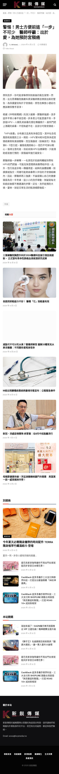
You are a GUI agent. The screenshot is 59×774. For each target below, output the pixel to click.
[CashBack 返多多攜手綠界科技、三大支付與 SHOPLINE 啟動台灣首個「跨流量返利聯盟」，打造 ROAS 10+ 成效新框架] (11, 597)
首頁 (4, 13)
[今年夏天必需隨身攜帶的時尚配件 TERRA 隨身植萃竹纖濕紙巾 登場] (29, 523)
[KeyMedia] (29, 4)
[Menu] (5, 4)
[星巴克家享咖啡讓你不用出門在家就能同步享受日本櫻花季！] (11, 566)
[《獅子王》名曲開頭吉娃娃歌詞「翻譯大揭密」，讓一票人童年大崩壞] (11, 645)
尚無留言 (43, 45)
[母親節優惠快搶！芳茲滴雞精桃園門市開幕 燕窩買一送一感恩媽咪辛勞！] (29, 458)
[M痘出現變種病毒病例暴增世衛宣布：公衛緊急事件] (29, 372)
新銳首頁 (7, 754)
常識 (6, 204)
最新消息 (7, 536)
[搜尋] (54, 4)
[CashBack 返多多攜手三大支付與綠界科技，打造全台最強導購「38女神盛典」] (11, 581)
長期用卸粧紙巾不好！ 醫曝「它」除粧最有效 (26, 301)
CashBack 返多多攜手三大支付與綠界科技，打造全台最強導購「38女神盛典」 (38, 580)
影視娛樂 (28, 754)
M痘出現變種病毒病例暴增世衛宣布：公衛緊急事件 (29, 390)
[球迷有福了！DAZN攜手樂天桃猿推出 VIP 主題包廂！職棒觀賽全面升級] (11, 629)
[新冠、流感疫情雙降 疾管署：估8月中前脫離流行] (29, 415)
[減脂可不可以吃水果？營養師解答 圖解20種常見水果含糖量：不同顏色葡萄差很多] (29, 326)
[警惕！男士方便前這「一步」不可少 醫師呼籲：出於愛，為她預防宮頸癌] (29, 71)
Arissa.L (14, 45)
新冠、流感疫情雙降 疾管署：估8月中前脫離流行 (28, 433)
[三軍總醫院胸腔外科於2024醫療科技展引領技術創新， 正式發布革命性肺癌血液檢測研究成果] (29, 236)
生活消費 (48, 754)
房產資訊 (29, 758)
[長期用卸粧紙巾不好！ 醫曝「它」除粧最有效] (29, 283)
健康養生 (7, 21)
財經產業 (17, 754)
